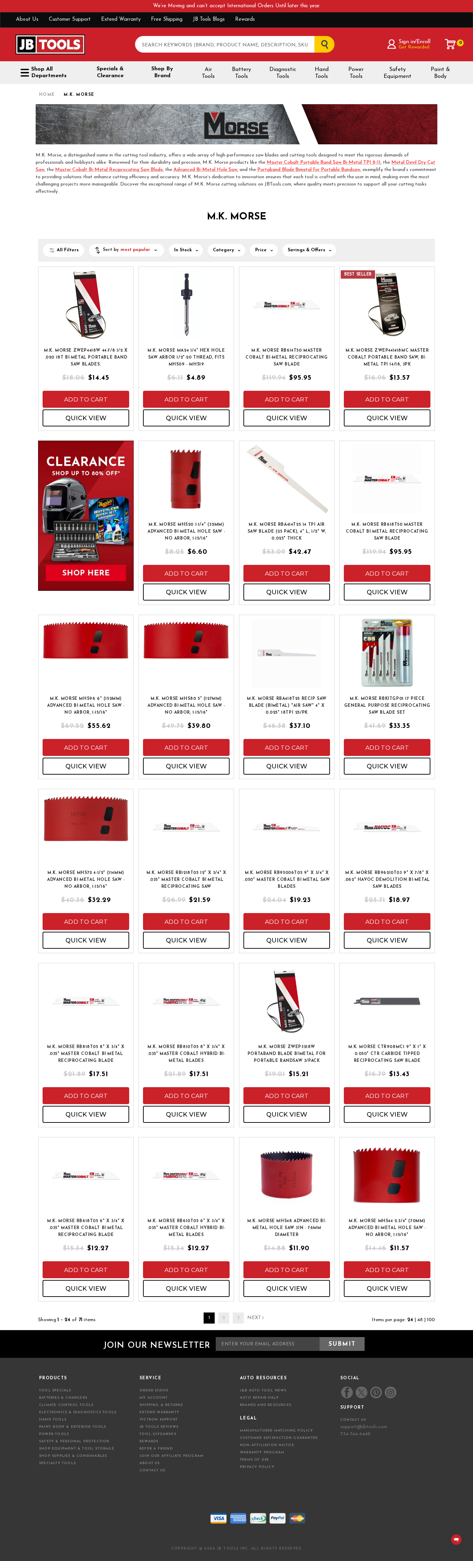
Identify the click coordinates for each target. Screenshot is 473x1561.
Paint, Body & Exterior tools (72, 1427)
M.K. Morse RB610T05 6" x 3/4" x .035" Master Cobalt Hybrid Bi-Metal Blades (186, 1228)
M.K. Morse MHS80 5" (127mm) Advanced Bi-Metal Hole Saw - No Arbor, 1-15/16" (186, 706)
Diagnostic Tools (282, 73)
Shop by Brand (162, 72)
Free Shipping (166, 19)
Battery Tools (241, 73)
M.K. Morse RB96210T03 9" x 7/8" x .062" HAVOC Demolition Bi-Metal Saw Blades (387, 880)
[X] (361, 1392)
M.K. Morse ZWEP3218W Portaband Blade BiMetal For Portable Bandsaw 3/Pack (287, 1054)
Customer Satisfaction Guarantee (279, 1438)
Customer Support (70, 19)
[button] (126, 250)
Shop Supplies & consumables (73, 1456)
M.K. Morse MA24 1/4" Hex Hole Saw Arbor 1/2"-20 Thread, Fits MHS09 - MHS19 (186, 358)
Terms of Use (254, 1460)
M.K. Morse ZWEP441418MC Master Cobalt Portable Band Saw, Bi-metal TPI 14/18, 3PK (387, 358)
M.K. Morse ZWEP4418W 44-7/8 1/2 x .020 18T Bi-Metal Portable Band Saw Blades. (86, 358)
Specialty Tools (57, 1463)
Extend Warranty (121, 19)
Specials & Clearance (110, 72)
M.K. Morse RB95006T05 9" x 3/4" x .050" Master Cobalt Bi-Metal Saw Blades (286, 880)
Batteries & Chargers (63, 1398)
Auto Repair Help (259, 1398)
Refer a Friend (156, 1449)
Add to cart (86, 399)
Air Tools (208, 73)
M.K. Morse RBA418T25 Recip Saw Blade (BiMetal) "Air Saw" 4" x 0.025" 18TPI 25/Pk (287, 706)
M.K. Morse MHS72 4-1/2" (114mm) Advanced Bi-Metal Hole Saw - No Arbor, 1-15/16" (86, 880)
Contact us (353, 1420)
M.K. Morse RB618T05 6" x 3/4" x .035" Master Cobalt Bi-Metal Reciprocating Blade (86, 1228)
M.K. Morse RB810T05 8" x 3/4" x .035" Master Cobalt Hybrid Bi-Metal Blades (186, 1054)
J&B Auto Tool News (263, 1390)
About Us (27, 19)
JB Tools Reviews (159, 1427)
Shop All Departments (48, 72)
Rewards (245, 19)
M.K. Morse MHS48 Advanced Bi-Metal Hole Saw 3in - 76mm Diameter (286, 1228)
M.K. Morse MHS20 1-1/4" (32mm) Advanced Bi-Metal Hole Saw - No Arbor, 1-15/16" (186, 532)
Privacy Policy (257, 1467)
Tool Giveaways (158, 1434)
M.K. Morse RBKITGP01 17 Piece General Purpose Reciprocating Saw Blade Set (387, 706)
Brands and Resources (265, 1405)
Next (254, 1317)
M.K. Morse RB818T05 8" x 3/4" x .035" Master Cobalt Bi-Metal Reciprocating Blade (86, 1054)
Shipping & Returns (161, 1405)
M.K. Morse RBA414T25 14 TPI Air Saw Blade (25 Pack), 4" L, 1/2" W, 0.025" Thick (287, 532)
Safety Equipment (397, 73)
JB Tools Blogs (209, 19)
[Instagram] (390, 1392)
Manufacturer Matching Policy (276, 1431)
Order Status (154, 1390)
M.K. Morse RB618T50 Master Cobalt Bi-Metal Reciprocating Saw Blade (387, 532)
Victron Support (159, 1420)
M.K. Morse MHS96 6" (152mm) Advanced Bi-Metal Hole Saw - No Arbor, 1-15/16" (86, 706)
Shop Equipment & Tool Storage (76, 1449)
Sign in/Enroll (414, 42)
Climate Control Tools (66, 1405)
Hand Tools (322, 73)
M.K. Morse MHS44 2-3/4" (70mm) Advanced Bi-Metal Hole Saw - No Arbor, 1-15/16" (387, 1228)
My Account (154, 1398)
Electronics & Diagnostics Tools (77, 1412)
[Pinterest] (376, 1392)
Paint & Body (440, 73)
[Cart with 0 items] (450, 44)
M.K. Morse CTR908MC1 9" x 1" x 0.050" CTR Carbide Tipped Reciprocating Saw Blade (387, 1054)
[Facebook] (347, 1392)
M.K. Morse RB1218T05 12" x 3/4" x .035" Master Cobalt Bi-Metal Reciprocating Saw (186, 880)
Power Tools (356, 73)
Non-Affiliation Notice (267, 1445)
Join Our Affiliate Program (172, 1456)
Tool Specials (55, 1390)
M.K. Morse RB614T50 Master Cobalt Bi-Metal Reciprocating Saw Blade (287, 358)
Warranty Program (262, 1452)
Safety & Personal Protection (74, 1441)
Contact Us (152, 1470)
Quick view (85, 418)
